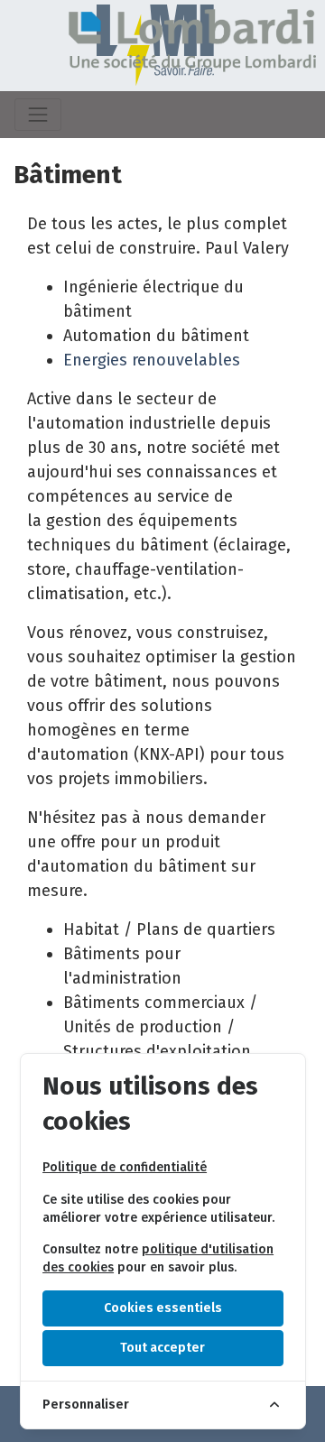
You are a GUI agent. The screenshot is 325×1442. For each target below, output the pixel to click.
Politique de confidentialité (124, 1167)
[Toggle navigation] (37, 114)
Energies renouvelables (151, 360)
